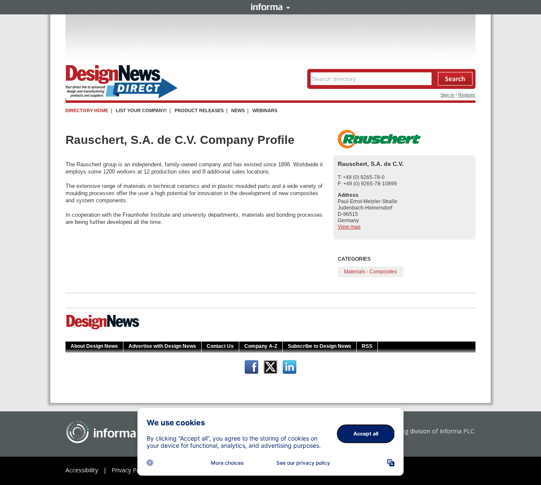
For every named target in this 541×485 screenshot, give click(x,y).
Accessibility (82, 470)
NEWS (238, 110)
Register (466, 94)
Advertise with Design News (162, 346)
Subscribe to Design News (319, 346)
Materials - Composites (370, 272)
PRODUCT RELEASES (199, 110)
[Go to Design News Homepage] (103, 328)
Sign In (447, 94)
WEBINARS (264, 110)
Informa (270, 6)
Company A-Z (260, 346)
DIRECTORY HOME (87, 110)
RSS (367, 346)
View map (349, 227)
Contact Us (220, 346)
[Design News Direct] (122, 96)
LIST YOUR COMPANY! (141, 110)
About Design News (94, 346)
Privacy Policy (130, 470)
